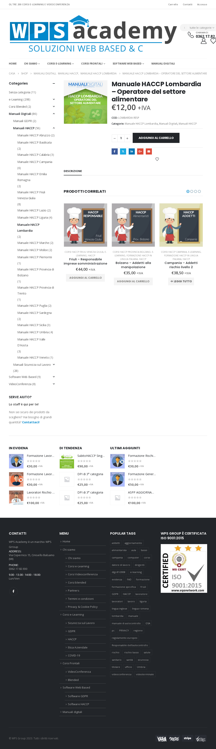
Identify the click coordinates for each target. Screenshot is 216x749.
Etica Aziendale (78, 647)
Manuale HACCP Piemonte (34, 257)
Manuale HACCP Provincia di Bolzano (35, 272)
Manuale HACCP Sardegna (34, 313)
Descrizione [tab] (73, 171)
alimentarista (119, 550)
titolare (116, 666)
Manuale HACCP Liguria (32, 217)
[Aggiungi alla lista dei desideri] (157, 159)
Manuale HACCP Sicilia (31, 325)
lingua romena (140, 608)
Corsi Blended (18, 107)
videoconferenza (121, 674)
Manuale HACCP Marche (33, 243)
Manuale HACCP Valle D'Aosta (31, 342)
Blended (73, 680)
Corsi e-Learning (59, 63)
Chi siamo (30, 63)
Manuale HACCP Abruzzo (33, 135)
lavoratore (141, 594)
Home (13, 63)
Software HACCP (78, 704)
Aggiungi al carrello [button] (85, 278)
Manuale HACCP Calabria (33, 155)
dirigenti (139, 564)
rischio (115, 652)
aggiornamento (133, 543)
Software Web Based (127, 63)
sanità (129, 659)
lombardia (118, 615)
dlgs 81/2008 (119, 572)
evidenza (117, 579)
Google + (140, 151)
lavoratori (117, 601)
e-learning (136, 572)
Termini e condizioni (81, 599)
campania (117, 557)
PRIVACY (124, 630)
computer (133, 557)
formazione (143, 579)
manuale (133, 615)
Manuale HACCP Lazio (31, 210)
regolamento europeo (124, 637)
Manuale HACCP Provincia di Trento (35, 290)
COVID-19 (74, 655)
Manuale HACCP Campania (34, 162)
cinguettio (123, 151)
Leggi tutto (183, 281)
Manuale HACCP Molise (32, 250)
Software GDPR (78, 696)
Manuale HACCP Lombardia (141, 123)
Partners (73, 590)
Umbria (141, 666)
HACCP (91, 255)
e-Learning (194, 251)
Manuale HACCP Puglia (32, 306)
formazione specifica (124, 586)
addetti (116, 543)
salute (147, 652)
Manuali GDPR (22, 121)
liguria (143, 601)
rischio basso (131, 652)
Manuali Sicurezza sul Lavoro (32, 365)
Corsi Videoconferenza (83, 574)
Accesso (202, 4)
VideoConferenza (20, 384)
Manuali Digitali (168, 123)
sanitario (117, 659)
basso (144, 550)
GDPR (71, 631)
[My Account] (203, 41)
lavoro (131, 601)
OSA (148, 623)
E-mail (149, 151)
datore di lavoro (121, 564)
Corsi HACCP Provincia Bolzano (132, 251)
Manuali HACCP (188, 123)
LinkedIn (132, 151)
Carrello (173, 4)
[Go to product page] (85, 225)
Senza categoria (19, 92)
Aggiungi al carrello (156, 138)
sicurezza (143, 659)
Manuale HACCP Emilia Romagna (32, 177)
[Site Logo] (93, 34)
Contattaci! (30, 422)
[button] (188, 191)
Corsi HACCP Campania (174, 251)
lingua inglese (119, 608)
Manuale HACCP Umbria (33, 332)
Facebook (115, 151)
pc (113, 630)
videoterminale (145, 674)
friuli (143, 586)
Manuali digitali (163, 63)
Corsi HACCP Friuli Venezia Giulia (84, 251)
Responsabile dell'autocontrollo (130, 645)
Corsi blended (77, 582)
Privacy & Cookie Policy (83, 607)
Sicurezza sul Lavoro (81, 623)
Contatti (187, 4)
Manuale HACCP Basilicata (34, 142)
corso (147, 557)
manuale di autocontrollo (126, 623)
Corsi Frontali (91, 63)
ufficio (128, 666)
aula (133, 550)
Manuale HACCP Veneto (33, 357)
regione (138, 630)
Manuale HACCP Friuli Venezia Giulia (31, 195)
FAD (129, 579)
